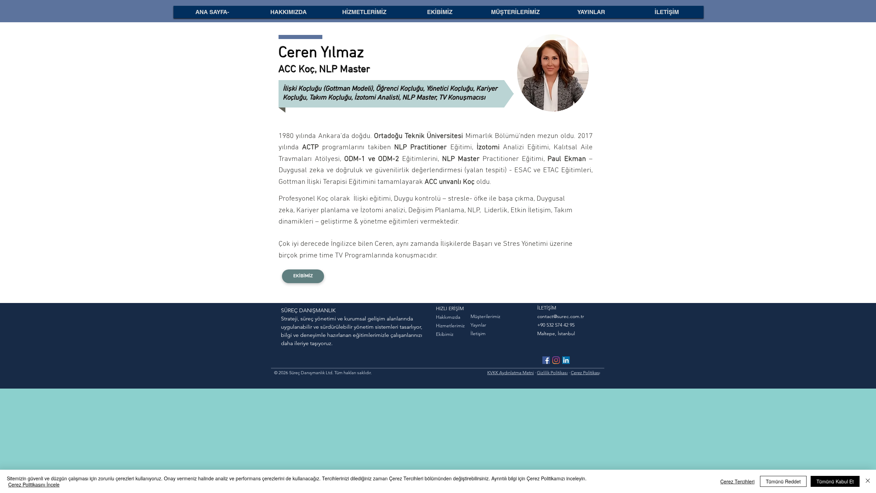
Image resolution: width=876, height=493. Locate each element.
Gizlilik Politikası (552, 372)
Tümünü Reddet (783, 481)
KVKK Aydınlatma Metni (510, 372)
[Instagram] (556, 360)
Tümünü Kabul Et (835, 481)
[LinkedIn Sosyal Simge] (566, 360)
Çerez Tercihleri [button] (737, 481)
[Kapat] (868, 481)
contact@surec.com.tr (560, 316)
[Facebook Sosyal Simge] (546, 360)
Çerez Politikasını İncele (34, 484)
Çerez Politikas (585, 372)
